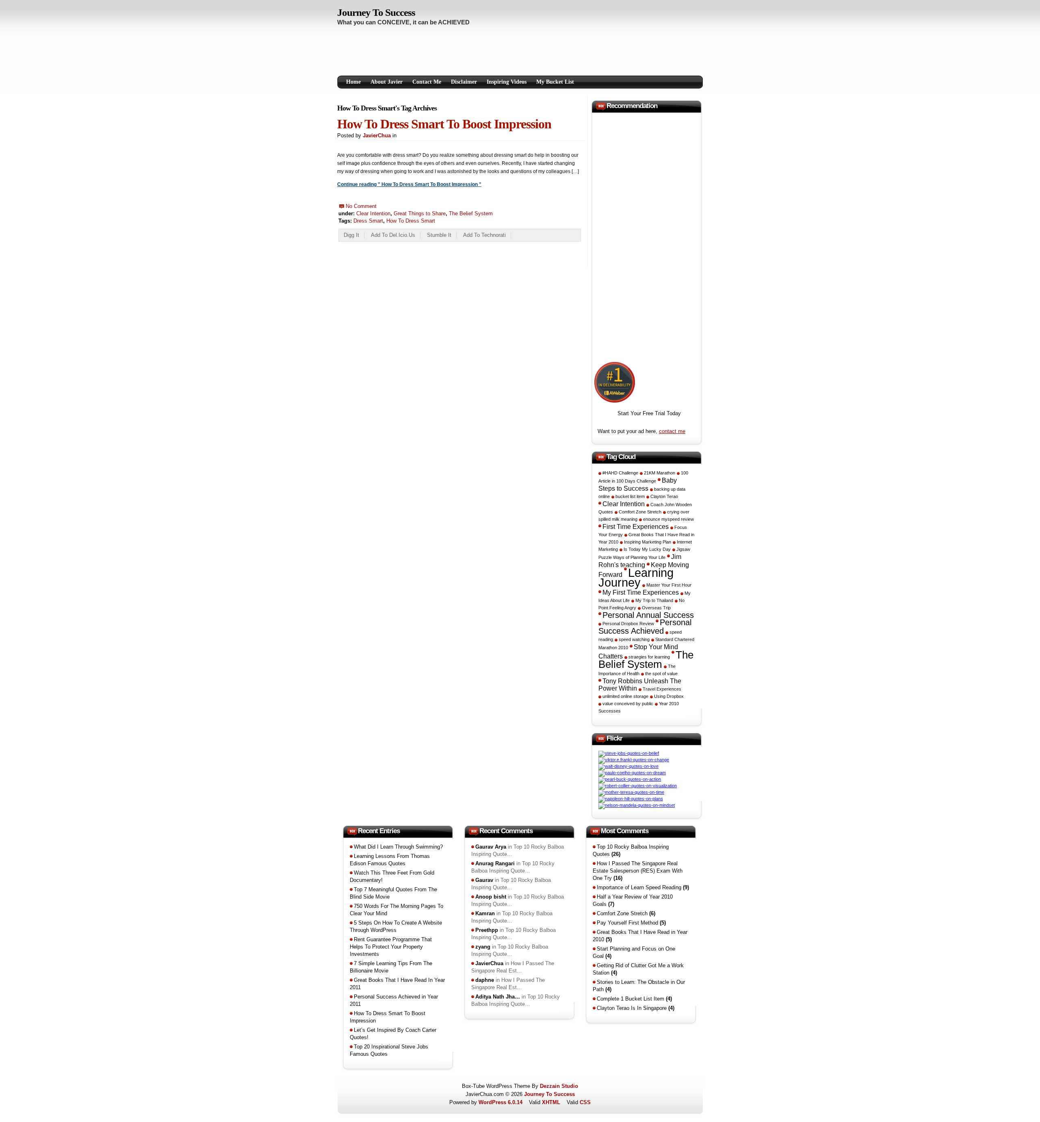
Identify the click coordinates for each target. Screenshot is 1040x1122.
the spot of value (661, 673)
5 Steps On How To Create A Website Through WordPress (396, 926)
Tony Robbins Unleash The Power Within (639, 684)
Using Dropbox (669, 696)
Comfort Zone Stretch (640, 511)
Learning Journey (636, 577)
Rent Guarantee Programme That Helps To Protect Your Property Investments (391, 946)
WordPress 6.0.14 (500, 1102)
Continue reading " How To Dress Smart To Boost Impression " (409, 184)
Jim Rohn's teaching (639, 560)
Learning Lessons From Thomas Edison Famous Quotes (390, 859)
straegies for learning (649, 656)
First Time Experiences (635, 526)
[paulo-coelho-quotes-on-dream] (632, 772)
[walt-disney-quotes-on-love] (628, 766)
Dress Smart (368, 221)
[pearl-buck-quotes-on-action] (629, 779)
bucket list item (630, 496)
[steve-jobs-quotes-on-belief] (628, 753)
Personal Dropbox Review (628, 623)
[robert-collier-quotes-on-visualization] (637, 785)
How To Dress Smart (410, 221)
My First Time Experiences (640, 592)
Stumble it (439, 235)
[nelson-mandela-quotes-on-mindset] (636, 805)
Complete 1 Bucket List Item (634, 999)
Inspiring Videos (506, 82)
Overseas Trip (656, 607)
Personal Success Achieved (644, 626)
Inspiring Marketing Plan (647, 541)
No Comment (361, 206)
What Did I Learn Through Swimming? (398, 847)
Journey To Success (376, 12)
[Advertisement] (485, 52)
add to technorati (484, 235)
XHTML (551, 1102)
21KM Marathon (659, 472)
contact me (672, 431)
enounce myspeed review (668, 519)
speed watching (634, 639)
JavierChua (377, 135)
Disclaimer (464, 82)
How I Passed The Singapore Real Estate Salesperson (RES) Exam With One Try (637, 870)
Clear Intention (373, 213)
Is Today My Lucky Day (647, 549)
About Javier (386, 82)
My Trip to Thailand (654, 600)
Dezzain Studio (559, 1086)
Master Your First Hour (668, 585)
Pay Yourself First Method (631, 923)
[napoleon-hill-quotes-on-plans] (630, 798)
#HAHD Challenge (620, 472)
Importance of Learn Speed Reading (643, 887)
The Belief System (471, 213)
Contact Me (426, 82)
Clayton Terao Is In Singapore (635, 1008)
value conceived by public (627, 703)
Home (353, 82)
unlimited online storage (625, 696)
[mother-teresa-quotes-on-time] (631, 792)
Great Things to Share (420, 213)
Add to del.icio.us (393, 235)
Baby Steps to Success (637, 484)
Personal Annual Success (648, 615)
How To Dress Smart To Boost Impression (444, 124)
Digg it (351, 235)
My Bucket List (555, 82)
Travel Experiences (662, 689)
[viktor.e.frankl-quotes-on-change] (633, 759)
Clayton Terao (664, 496)
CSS (585, 1102)
